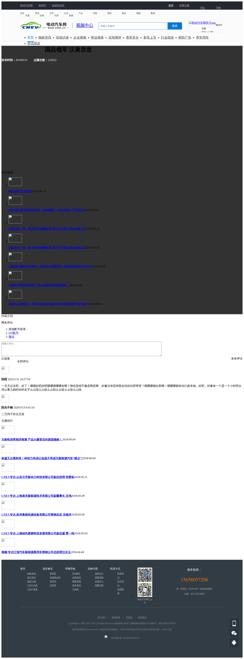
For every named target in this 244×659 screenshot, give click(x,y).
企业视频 (79, 37)
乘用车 (53, 573)
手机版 (129, 617)
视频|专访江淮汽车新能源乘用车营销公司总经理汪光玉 (36, 552)
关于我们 (101, 617)
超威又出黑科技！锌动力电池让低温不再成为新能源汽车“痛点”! (49, 303)
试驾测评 (114, 37)
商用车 (42, 5)
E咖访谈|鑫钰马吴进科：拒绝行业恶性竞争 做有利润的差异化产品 (50, 266)
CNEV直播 (32, 589)
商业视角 (97, 37)
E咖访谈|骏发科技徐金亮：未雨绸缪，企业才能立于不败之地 (47, 210)
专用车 (53, 585)
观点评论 (31, 577)
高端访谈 (62, 37)
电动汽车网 (26, 5)
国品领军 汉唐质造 (20, 191)
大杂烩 (75, 589)
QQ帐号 (14, 332)
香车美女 (132, 37)
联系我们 (142, 617)
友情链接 (116, 617)
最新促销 (76, 581)
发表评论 (237, 358)
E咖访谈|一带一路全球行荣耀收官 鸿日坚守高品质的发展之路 (47, 228)
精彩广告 (184, 37)
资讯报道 (33, 43)
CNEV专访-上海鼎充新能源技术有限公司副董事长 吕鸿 (36, 495)
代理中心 (99, 581)
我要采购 (99, 577)
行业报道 (167, 37)
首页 (30, 37)
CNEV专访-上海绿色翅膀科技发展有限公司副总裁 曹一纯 (37, 533)
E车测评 (76, 573)
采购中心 (99, 573)
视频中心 (84, 25)
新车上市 (149, 37)
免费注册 (184, 5)
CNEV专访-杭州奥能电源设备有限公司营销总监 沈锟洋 (36, 514)
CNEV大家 (32, 585)
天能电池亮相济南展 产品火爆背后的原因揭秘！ (39, 285)
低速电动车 (58, 5)
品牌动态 (76, 577)
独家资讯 (44, 37)
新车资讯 (76, 585)
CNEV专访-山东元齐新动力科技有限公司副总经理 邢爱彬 (37, 477)
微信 (11, 336)
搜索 (175, 25)
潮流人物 (31, 581)
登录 (170, 5)
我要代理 (99, 585)
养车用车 (202, 37)
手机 (202, 8)
